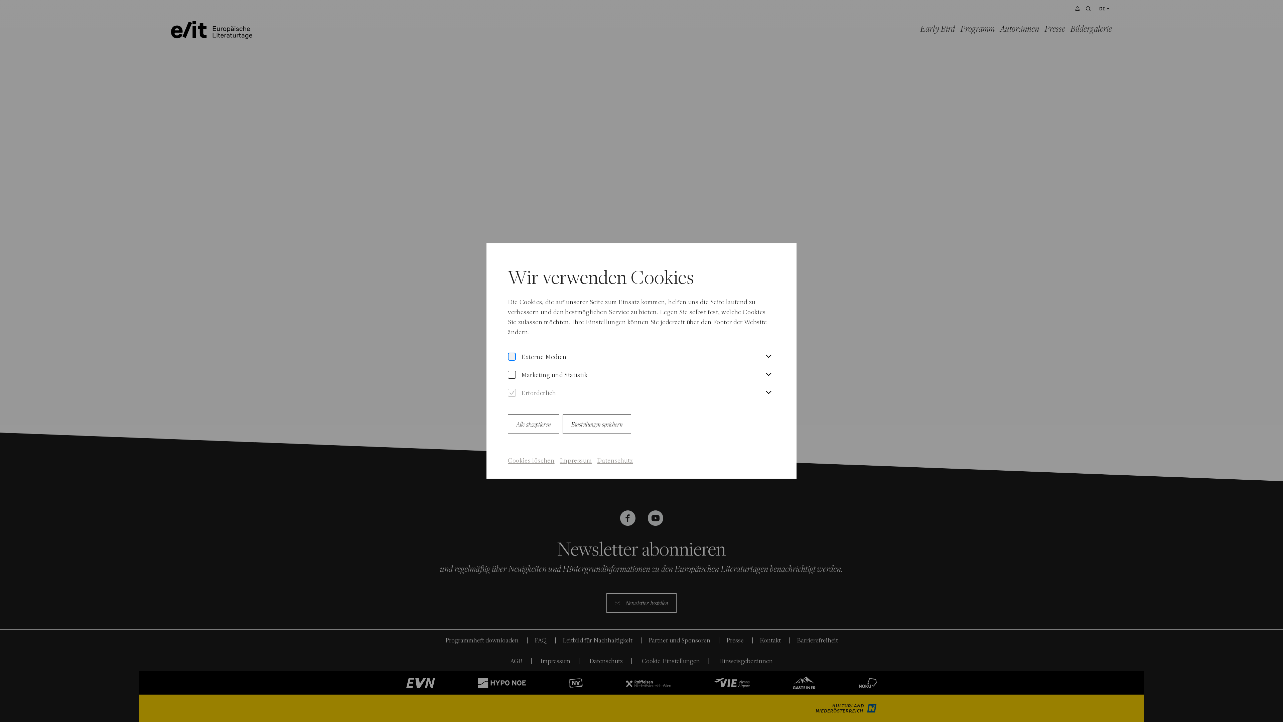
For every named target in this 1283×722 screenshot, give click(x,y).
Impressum (576, 460)
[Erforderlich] (512, 393)
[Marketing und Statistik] (512, 375)
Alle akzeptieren (533, 424)
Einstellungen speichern (597, 424)
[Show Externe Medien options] (768, 356)
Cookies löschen (531, 460)
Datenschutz (615, 460)
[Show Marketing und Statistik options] (768, 374)
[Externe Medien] (512, 357)
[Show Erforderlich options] (768, 392)
